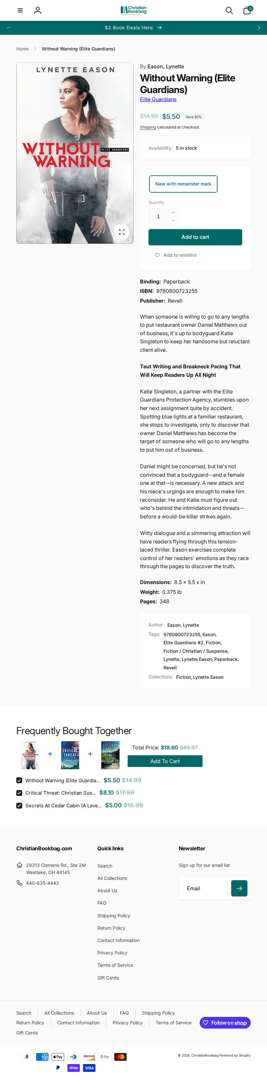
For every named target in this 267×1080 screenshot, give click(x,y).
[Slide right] (258, 27)
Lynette (171, 659)
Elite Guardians (158, 99)
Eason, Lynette (162, 66)
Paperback (226, 659)
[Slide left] (8, 27)
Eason (209, 634)
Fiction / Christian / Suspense (195, 651)
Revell (170, 667)
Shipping (148, 127)
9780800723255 (181, 634)
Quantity (156, 202)
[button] (20, 10)
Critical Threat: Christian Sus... (60, 793)
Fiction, (184, 677)
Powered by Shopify (235, 1055)
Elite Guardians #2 (183, 642)
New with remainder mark (183, 183)
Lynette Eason (197, 659)
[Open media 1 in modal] (75, 152)
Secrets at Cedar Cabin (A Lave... (63, 805)
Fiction (213, 642)
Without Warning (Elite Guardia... (62, 780)
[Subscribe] (239, 888)
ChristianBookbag (204, 1055)
